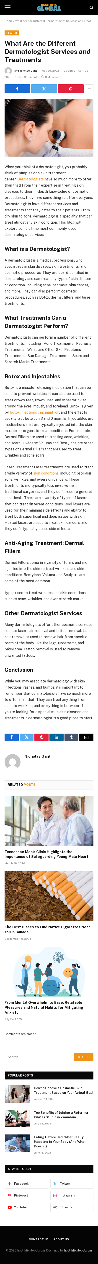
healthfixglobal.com (78, 1250)
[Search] (91, 7)
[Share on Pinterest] (71, 88)
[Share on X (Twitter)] (44, 88)
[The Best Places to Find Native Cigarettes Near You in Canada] (49, 896)
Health (11, 33)
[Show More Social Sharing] (89, 88)
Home (9, 20)
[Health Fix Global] (49, 7)
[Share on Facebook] (17, 88)
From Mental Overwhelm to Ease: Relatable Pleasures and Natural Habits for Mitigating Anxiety (44, 1007)
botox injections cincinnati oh (34, 412)
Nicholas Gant (27, 70)
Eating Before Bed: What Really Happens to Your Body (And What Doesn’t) (60, 1141)
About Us (61, 1239)
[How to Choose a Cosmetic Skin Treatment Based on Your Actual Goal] (17, 1094)
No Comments (29, 77)
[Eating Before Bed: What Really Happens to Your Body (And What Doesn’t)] (17, 1143)
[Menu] (7, 7)
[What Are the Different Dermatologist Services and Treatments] (49, 128)
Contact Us (39, 1239)
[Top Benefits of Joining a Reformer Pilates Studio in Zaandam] (17, 1118)
